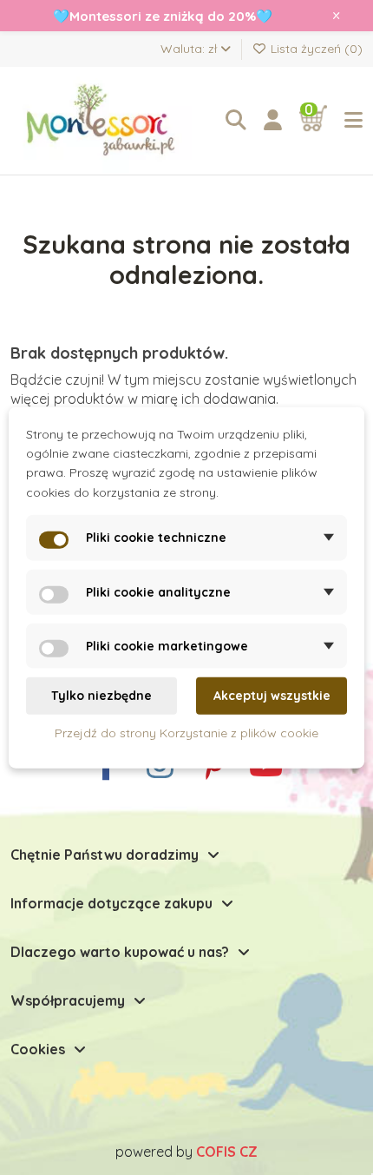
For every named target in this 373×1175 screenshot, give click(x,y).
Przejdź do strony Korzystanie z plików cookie (186, 732)
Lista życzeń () (315, 48)
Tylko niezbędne (101, 695)
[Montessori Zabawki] (105, 121)
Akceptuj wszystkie (271, 695)
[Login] (273, 120)
